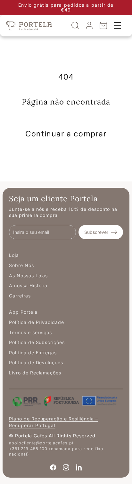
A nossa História (28, 285)
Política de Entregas (33, 352)
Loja (14, 255)
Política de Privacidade (36, 322)
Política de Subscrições (37, 342)
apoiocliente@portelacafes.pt (41, 443)
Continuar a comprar (65, 133)
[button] (75, 25)
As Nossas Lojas (28, 275)
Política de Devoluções (36, 362)
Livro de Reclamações (35, 372)
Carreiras (20, 295)
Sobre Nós (21, 265)
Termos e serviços (30, 332)
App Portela (23, 312)
